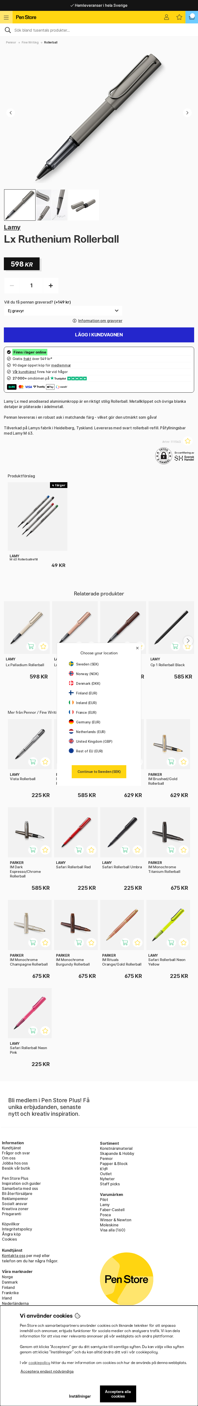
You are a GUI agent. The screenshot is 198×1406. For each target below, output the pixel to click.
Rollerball (50, 42)
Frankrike (10, 1292)
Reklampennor (15, 1198)
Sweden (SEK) (87, 664)
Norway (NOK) (87, 674)
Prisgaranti (11, 1213)
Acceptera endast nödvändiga (47, 1371)
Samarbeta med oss (20, 1188)
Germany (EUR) (88, 722)
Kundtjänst (11, 1147)
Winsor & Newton (115, 1219)
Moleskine (109, 1224)
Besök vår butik (16, 1168)
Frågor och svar (16, 1153)
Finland (8, 1287)
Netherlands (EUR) (91, 732)
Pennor (11, 42)
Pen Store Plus (15, 1178)
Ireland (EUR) (86, 703)
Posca (105, 1214)
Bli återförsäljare (17, 1193)
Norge (7, 1276)
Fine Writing (30, 42)
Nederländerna (15, 1303)
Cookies (9, 1239)
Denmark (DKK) (88, 683)
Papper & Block (114, 1163)
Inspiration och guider (21, 1183)
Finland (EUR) (86, 693)
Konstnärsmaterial (116, 1148)
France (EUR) (86, 712)
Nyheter (107, 1178)
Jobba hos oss (15, 1163)
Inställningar (80, 1396)
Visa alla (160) (112, 1230)
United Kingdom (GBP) (94, 741)
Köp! (173, 764)
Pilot (104, 1199)
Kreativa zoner (15, 1208)
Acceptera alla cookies (118, 1394)
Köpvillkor (11, 1224)
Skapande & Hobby (117, 1153)
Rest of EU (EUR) (89, 751)
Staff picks (110, 1183)
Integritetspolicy (17, 1229)
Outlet (106, 1173)
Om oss (8, 1158)
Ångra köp (11, 1234)
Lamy (12, 227)
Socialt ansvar (14, 1203)
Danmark (10, 1282)
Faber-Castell (112, 1209)
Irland (7, 1298)
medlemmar (61, 365)
